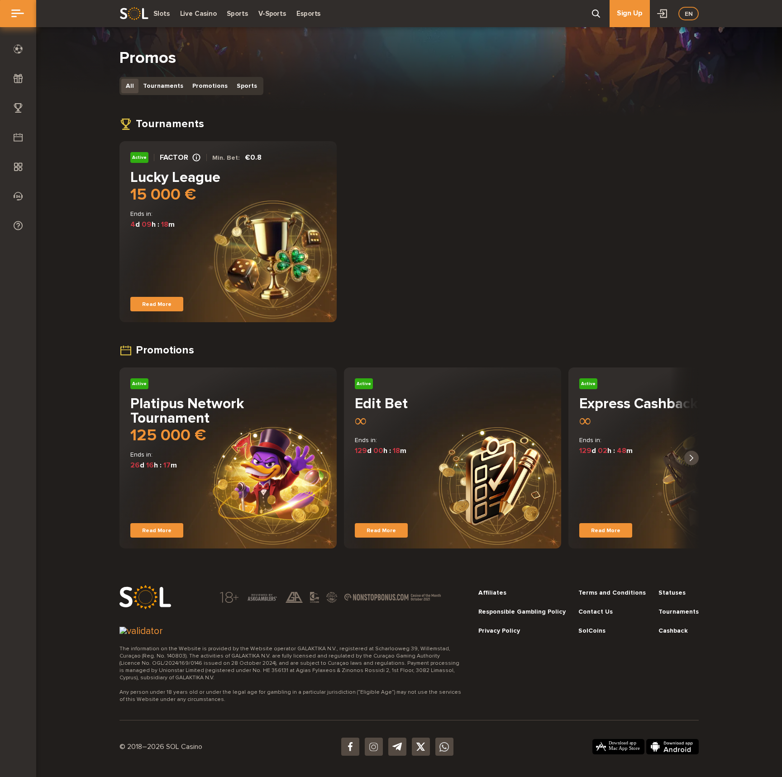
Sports (237, 14)
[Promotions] (18, 137)
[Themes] (18, 166)
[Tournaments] (18, 108)
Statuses (672, 593)
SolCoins (592, 631)
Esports (308, 14)
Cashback (673, 631)
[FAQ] (18, 225)
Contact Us (595, 612)
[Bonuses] (18, 78)
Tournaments (163, 86)
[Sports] (18, 49)
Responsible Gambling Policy (522, 612)
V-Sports (272, 14)
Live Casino (198, 14)
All (130, 86)
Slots (161, 14)
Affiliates (492, 593)
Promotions (210, 86)
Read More (157, 304)
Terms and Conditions (612, 593)
